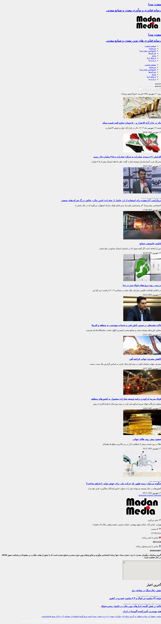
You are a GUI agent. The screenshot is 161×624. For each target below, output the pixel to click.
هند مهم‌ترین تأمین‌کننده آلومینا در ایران (142, 611)
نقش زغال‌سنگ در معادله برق (146, 590)
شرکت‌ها (152, 53)
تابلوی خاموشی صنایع (150, 243)
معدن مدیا (154, 4)
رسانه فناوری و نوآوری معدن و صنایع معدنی (133, 10)
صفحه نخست (150, 46)
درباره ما (152, 60)
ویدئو (154, 56)
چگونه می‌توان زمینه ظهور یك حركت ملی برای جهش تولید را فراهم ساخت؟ (123, 482)
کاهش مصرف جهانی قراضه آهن (145, 359)
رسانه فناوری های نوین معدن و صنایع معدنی (133, 40)
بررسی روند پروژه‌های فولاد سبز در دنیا (142, 285)
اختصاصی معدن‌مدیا (147, 51)
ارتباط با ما (151, 58)
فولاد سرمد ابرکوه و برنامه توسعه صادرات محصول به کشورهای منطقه (126, 399)
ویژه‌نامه (152, 48)
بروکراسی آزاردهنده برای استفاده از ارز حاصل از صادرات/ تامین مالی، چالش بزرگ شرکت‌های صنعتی (111, 199)
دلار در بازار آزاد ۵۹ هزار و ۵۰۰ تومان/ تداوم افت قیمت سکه (132, 123)
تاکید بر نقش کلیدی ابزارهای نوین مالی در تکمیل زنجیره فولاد (131, 605)
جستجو (158, 83)
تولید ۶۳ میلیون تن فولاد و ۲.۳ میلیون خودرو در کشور (135, 597)
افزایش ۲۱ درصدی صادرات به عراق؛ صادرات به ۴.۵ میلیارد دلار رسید (127, 156)
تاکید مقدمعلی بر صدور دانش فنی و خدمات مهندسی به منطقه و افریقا (126, 325)
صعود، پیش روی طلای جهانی (147, 439)
